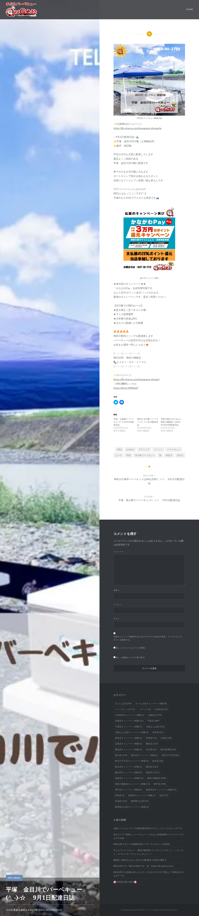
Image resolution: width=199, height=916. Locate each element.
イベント (158, 449)
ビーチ (118, 455)
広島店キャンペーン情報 (128, 743)
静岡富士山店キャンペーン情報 (132, 806)
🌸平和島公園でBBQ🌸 (125, 882)
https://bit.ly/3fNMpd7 (125, 388)
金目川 (180, 455)
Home (189, 9)
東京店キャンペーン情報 (144, 755)
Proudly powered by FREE (132, 910)
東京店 (121, 755)
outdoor (130, 449)
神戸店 (160, 784)
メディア (145, 709)
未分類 (151, 749)
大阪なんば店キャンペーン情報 (132, 732)
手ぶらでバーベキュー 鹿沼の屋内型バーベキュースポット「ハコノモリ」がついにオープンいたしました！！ (148, 852)
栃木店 (157, 760)
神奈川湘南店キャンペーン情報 (132, 784)
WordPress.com (169, 910)
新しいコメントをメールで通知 (130, 648)
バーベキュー (173, 449)
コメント (118, 551)
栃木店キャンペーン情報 (128, 766)
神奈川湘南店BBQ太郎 (25, 910)
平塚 (128, 455)
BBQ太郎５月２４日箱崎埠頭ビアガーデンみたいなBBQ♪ (141, 844)
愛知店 (152, 743)
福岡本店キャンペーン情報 (161, 789)
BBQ (119, 449)
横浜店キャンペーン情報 (128, 772)
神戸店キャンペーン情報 (128, 789)
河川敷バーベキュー (145, 455)
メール (117, 604)
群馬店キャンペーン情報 (141, 795)
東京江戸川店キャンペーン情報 (132, 760)
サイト (116, 618)
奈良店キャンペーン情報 (128, 738)
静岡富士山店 (139, 801)
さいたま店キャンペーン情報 (151, 703)
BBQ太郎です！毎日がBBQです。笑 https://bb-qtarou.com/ (143, 866)
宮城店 (151, 738)
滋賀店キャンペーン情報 (129, 778)
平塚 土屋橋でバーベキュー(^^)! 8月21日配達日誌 (123, 422)
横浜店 (152, 766)
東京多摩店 (168, 749)
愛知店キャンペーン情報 (128, 749)
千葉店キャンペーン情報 (128, 726)
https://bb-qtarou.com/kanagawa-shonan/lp (137, 128)
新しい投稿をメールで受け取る (130, 657)
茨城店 (121, 801)
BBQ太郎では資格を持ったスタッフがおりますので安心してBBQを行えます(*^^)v (148, 874)
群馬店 (120, 795)
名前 (116, 590)
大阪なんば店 (155, 726)
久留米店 (161, 709)
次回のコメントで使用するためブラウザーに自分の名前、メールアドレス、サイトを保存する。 (148, 638)
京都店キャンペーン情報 (129, 720)
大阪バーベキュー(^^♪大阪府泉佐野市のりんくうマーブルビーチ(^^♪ (147, 828)
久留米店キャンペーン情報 (129, 715)
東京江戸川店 (170, 755)
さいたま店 (123, 703)
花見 (163, 795)
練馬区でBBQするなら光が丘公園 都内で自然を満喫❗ (140, 860)
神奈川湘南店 (14, 878)
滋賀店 (152, 772)
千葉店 (153, 720)
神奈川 (169, 455)
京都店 (155, 715)
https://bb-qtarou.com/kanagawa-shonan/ (136, 379)
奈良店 (157, 732)
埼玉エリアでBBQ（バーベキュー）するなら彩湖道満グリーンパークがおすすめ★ (148, 836)
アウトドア (144, 449)
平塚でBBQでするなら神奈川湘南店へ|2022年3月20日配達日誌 (171, 422)
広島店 (166, 738)
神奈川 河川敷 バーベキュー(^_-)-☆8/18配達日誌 (147, 422)
